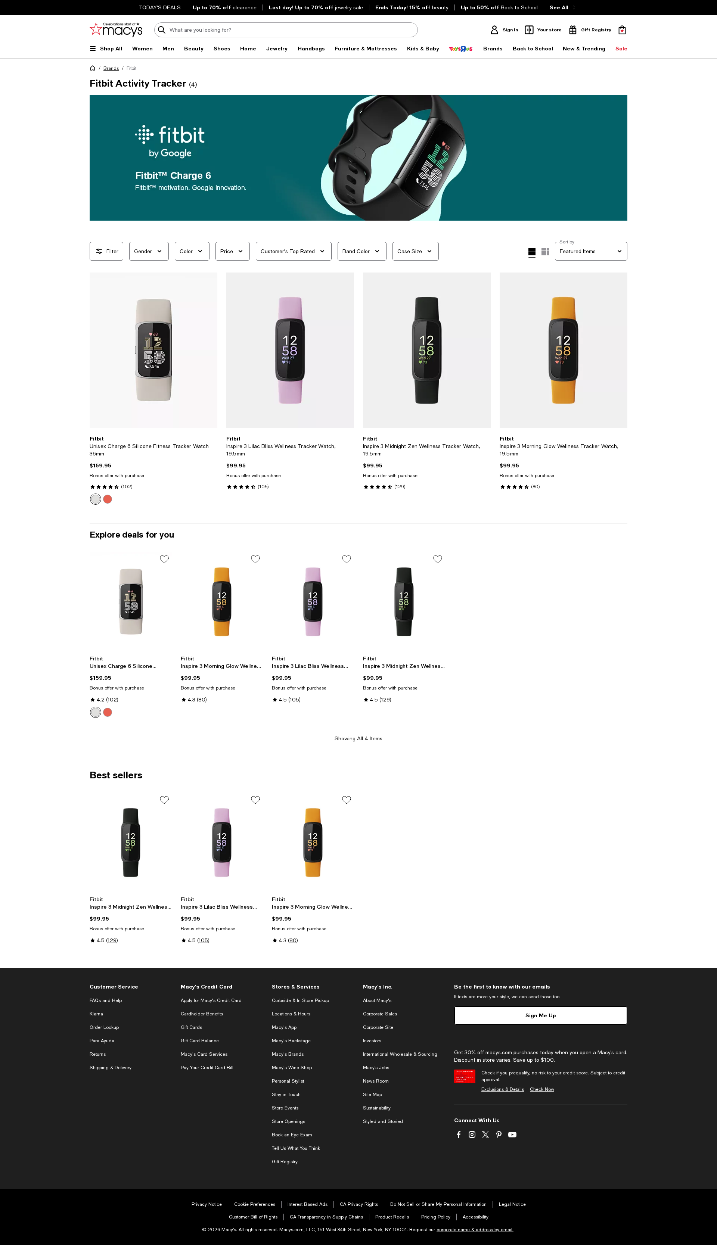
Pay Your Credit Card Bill (207, 1067)
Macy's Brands (288, 1054)
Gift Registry (285, 1161)
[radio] (96, 499)
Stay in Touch (286, 1094)
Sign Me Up (540, 1015)
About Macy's (377, 1000)
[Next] (208, 351)
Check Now (542, 1089)
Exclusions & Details (502, 1089)
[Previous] (99, 351)
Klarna (96, 1014)
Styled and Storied (383, 1121)
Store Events (285, 1108)
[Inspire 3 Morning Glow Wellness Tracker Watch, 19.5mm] (563, 350)
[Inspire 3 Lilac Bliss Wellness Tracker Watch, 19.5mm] (290, 350)
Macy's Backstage (291, 1040)
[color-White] (95, 499)
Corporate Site (378, 1027)
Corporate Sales (380, 1014)
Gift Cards (191, 1027)
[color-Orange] (107, 499)
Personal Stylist (288, 1081)
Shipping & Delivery (110, 1067)
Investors (372, 1040)
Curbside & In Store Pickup (300, 1000)
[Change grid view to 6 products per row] (545, 251)
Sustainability (377, 1108)
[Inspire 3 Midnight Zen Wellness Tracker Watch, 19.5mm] (427, 350)
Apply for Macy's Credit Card (211, 1000)
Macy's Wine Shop (292, 1067)
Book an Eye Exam (292, 1134)
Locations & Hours (291, 1014)
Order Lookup (104, 1027)
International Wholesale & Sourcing (400, 1054)
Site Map (372, 1094)
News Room (376, 1081)
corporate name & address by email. (475, 1229)
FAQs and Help (106, 1000)
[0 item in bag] (622, 29)
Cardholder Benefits (202, 1014)
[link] (153, 470)
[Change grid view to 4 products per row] (532, 253)
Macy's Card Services (204, 1054)
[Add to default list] (164, 559)
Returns (98, 1054)
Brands (111, 68)
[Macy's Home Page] (116, 29)
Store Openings (288, 1121)
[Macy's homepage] (94, 69)
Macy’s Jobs (376, 1067)
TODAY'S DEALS (160, 7)
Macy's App (284, 1027)
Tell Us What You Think (296, 1148)
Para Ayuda (102, 1040)
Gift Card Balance (200, 1040)
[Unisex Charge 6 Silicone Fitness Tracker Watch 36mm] (153, 350)
